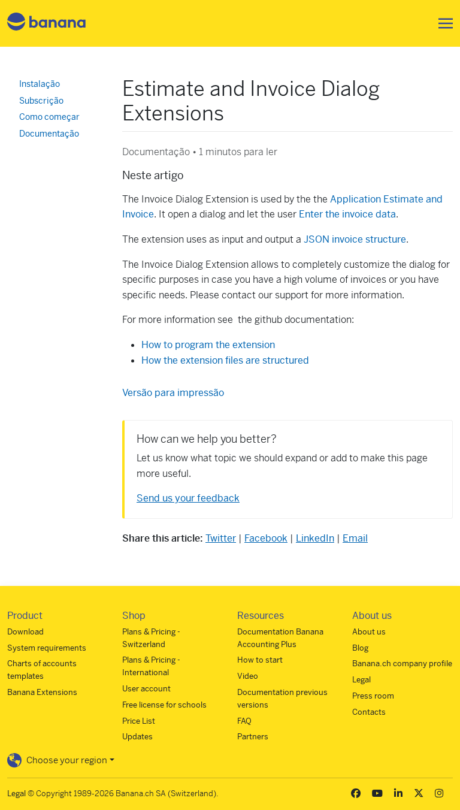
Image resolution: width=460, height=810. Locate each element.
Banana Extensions (42, 692)
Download (25, 632)
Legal (361, 680)
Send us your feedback (188, 498)
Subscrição (41, 100)
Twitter (220, 538)
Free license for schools (164, 705)
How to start (260, 660)
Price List (138, 721)
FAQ (244, 721)
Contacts (369, 712)
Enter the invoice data (346, 214)
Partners (252, 737)
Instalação (39, 83)
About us (369, 632)
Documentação (49, 133)
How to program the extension (208, 344)
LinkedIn (315, 538)
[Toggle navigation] (442, 23)
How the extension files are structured (225, 360)
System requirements (46, 648)
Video (247, 676)
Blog (360, 648)
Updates (137, 737)
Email (355, 538)
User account (146, 689)
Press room (373, 696)
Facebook (266, 538)
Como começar (49, 116)
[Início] (46, 24)
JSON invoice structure (355, 239)
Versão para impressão (173, 392)
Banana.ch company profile (402, 663)
